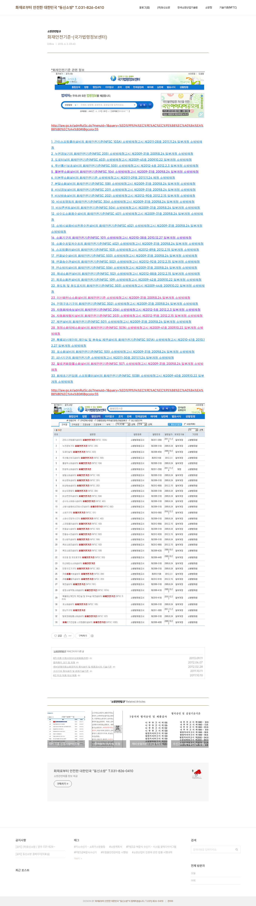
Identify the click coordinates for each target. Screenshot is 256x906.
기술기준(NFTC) (228, 7)
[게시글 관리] (70, 636)
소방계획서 (116, 846)
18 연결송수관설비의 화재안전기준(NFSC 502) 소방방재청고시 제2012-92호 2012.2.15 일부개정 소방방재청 (125, 261)
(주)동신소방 (163, 7)
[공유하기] (65, 636)
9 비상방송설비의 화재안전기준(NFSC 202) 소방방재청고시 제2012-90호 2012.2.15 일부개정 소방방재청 (123, 195)
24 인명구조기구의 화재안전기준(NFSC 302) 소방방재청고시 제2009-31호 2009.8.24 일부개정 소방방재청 (124, 303)
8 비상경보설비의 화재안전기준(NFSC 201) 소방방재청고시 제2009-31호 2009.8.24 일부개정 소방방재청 (123, 189)
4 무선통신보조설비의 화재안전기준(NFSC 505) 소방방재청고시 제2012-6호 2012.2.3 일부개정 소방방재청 (124, 165)
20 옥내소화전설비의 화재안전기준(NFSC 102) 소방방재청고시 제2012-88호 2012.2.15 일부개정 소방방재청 (125, 273)
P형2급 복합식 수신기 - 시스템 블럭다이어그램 (152, 846)
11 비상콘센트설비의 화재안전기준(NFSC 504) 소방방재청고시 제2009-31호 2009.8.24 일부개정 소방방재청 (125, 207)
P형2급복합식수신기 (86, 852)
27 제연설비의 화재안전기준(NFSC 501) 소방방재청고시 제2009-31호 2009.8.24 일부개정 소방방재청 (121, 321)
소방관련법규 (60, 651)
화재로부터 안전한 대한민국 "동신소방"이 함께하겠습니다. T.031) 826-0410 (129, 901)
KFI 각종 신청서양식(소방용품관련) (70, 658)
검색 (236, 849)
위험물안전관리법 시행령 (115, 852)
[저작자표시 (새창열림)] (92, 635)
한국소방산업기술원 (187, 7)
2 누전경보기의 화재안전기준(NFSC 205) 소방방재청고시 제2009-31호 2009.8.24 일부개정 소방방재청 (122, 153)
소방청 (208, 7)
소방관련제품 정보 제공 (66, 776)
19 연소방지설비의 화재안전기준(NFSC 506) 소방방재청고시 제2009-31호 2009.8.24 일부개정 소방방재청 (124, 267)
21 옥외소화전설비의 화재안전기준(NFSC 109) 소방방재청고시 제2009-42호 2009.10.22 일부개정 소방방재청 (126, 279)
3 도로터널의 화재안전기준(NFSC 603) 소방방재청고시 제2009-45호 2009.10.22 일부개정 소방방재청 (121, 159)
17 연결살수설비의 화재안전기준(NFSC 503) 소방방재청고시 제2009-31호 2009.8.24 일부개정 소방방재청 (124, 255)
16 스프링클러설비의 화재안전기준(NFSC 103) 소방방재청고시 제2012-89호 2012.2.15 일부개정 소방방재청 (125, 249)
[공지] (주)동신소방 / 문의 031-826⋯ (35, 846)
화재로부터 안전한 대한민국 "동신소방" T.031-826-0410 (60, 7)
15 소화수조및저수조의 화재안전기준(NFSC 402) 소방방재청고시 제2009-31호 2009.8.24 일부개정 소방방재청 (127, 243)
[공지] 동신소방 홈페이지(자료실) (33, 854)
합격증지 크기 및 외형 (64, 662)
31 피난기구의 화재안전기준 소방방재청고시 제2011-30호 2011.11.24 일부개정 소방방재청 (112, 357)
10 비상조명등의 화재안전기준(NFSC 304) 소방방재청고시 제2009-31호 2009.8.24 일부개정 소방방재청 (123, 201)
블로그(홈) (144, 7)
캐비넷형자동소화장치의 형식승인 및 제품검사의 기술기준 (82, 666)
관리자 (170, 901)
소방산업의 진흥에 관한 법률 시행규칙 (152, 852)
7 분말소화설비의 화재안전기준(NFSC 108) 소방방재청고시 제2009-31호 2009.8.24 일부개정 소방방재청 (123, 183)
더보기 (77, 858)
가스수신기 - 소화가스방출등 (90, 846)
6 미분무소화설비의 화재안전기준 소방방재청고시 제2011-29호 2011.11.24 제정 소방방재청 (113, 177)
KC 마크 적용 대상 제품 (65, 675)
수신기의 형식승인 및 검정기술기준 (71, 671)
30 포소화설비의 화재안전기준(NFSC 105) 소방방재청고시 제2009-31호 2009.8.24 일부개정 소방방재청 (123, 351)
